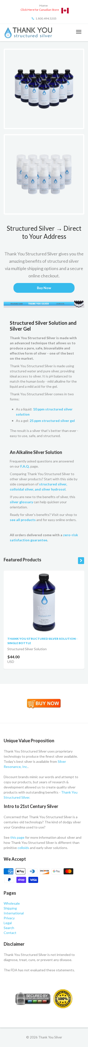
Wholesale (12, 903)
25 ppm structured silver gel (52, 421)
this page (17, 837)
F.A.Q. (25, 466)
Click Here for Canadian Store (40, 9)
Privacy (9, 918)
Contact (10, 933)
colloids (23, 848)
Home (43, 5)
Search (9, 928)
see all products (23, 520)
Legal (8, 923)
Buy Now (44, 288)
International (14, 913)
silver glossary (21, 502)
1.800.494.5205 (45, 18)
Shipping (10, 908)
